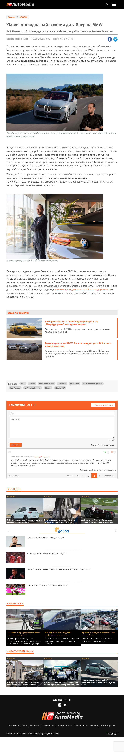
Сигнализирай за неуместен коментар (98, 470)
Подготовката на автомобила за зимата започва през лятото (59, 521)
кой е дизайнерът (33, 388)
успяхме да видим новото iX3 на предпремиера (83, 289)
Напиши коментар (103, 405)
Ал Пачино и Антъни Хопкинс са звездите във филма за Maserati (97, 521)
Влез (93, 445)
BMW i (32, 383)
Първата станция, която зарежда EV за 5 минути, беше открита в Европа (61, 683)
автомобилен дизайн (92, 383)
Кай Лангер (15, 388)
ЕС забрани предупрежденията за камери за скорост (24, 633)
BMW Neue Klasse (46, 383)
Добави (16, 444)
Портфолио (48, 725)
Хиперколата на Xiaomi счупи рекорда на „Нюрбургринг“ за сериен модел (71, 323)
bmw (23, 383)
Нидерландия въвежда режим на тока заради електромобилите (23, 683)
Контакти (14, 725)
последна (109, 475)
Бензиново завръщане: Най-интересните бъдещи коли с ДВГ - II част (98, 682)
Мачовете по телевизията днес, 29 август (46, 553)
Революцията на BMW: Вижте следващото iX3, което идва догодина (78, 345)
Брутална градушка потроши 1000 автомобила (98, 633)
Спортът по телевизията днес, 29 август (45, 537)
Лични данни (108, 725)
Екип (24, 725)
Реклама (34, 725)
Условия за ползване (87, 725)
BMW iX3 (62, 383)
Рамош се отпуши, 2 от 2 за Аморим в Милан (47, 585)
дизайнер (74, 383)
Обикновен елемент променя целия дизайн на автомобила (24, 521)
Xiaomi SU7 (60, 388)
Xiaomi (48, 388)
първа (70, 475)
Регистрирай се (106, 445)
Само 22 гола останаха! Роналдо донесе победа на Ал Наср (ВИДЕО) (58, 569)
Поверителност (65, 725)
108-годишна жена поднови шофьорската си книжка (58, 633)
